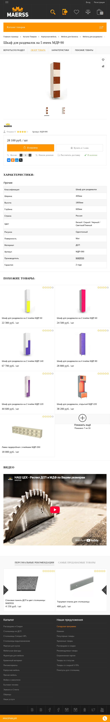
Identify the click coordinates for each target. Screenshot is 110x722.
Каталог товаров (16, 27)
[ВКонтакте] (8, 160)
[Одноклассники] (12, 160)
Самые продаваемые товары (76, 562)
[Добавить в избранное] (103, 59)
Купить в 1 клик (81, 148)
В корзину (32, 148)
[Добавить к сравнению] (103, 66)
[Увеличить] (55, 80)
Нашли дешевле (46, 155)
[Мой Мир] (16, 160)
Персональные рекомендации (34, 562)
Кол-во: (13, 155)
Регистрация (99, 2)
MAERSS (80, 258)
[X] (20, 160)
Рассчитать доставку (70, 155)
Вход (88, 2)
